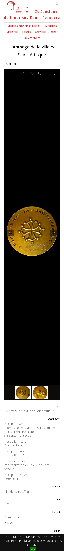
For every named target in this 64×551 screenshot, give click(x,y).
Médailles (51, 26)
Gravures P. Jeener (46, 32)
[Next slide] (53, 233)
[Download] (48, 73)
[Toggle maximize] (56, 73)
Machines (12, 32)
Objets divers (32, 38)
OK (33, 549)
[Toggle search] (57, 4)
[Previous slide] (10, 233)
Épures (26, 32)
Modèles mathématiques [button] (22, 26)
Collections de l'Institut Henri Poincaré (32, 14)
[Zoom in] (39, 73)
